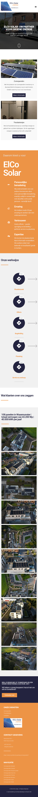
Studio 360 (28, 791)
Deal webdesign (20, 791)
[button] (35, 6)
